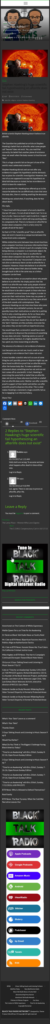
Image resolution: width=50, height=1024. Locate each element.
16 (32, 37)
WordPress (13, 423)
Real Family (7, 794)
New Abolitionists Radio (31, 989)
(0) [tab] (35, 422)
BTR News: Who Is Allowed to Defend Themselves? (23, 790)
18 (35, 37)
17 (33, 37)
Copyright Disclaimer (25, 1006)
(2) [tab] (16, 422)
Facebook (33, 423)
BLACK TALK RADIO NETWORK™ (16, 1011)
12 (24, 37)
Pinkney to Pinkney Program (19, 1000)
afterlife (7, 100)
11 (22, 37)
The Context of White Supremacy (29, 626)
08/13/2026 (28, 30)
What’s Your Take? (10, 723)
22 (35, 38)
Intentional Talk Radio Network (24, 997)
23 (37, 38)
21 (41, 37)
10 (20, 37)
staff (5, 96)
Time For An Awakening (31, 630)
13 (26, 37)
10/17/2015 (14, 96)
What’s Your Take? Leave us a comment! (19, 718)
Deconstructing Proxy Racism (25, 994)
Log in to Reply (15, 472)
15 (30, 37)
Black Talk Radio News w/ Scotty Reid (28, 635)
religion (13, 100)
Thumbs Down (8, 728)
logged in (19, 513)
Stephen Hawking (29, 100)
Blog (5, 22)
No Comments (10, 33)
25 (41, 38)
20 (39, 37)
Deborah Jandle (8, 689)
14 (28, 37)
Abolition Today (15, 989)
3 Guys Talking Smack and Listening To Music (29, 986)
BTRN (9, 986)
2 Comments (27, 96)
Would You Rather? (14, 26)
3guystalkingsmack (13, 30)
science (19, 100)
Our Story (36, 1000)
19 (37, 37)
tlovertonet (7, 626)
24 (39, 38)
